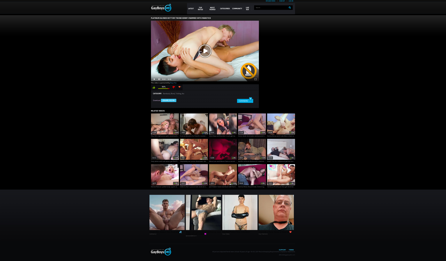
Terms (291, 250)
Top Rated (200, 8)
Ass (183, 94)
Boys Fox (173, 83)
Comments (245, 100)
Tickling (178, 94)
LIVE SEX (247, 8)
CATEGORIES (225, 9)
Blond (173, 94)
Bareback (166, 94)
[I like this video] (154, 87)
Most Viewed (212, 8)
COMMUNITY (237, 9)
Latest (191, 9)
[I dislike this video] (174, 87)
